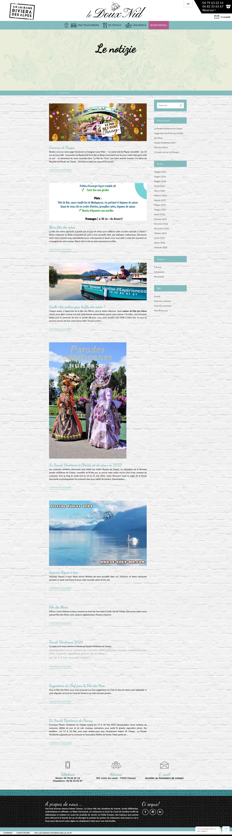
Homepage (51, 93)
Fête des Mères (58, 607)
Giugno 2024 (160, 177)
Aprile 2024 (159, 186)
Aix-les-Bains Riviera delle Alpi (53, 833)
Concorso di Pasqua (62, 147)
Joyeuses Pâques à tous (63, 572)
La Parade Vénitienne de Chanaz (70, 720)
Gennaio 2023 (160, 219)
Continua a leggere (60, 170)
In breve (157, 267)
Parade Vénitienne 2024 (66, 642)
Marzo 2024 (159, 191)
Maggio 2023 (160, 210)
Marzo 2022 (159, 243)
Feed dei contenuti (162, 301)
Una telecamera (88, 25)
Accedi (157, 296)
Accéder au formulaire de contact (164, 778)
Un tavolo (114, 25)
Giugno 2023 (160, 205)
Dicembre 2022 (161, 224)
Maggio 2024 (160, 181)
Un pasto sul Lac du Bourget (166, 152)
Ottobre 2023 (160, 196)
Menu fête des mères (62, 227)
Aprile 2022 (159, 238)
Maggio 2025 (160, 172)
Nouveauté (159, 277)
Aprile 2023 (159, 214)
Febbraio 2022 (160, 248)
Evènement (159, 272)
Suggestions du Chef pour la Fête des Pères (77, 685)
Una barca (139, 25)
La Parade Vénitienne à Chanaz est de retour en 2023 (85, 465)
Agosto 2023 (160, 200)
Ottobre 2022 (160, 233)
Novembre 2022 (161, 229)
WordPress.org (160, 311)
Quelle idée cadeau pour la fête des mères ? (77, 307)
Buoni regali (158, 25)
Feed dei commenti (162, 306)
